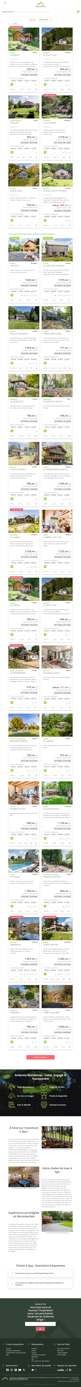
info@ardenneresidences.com (62, 1377)
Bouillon (34, 1348)
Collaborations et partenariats (16, 1353)
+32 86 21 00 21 (75, 1377)
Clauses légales (62, 1353)
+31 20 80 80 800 (75, 1379)
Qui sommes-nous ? (63, 1348)
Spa (33, 1359)
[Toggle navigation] (4, 3)
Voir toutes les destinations (41, 1361)
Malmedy (35, 1357)
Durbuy (34, 1353)
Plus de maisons (40, 1057)
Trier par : (32, 20)
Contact (8, 1348)
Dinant (34, 1351)
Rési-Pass (60, 1351)
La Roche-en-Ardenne (39, 1355)
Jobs (7, 1355)
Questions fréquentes (13, 1351)
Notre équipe (61, 1355)
